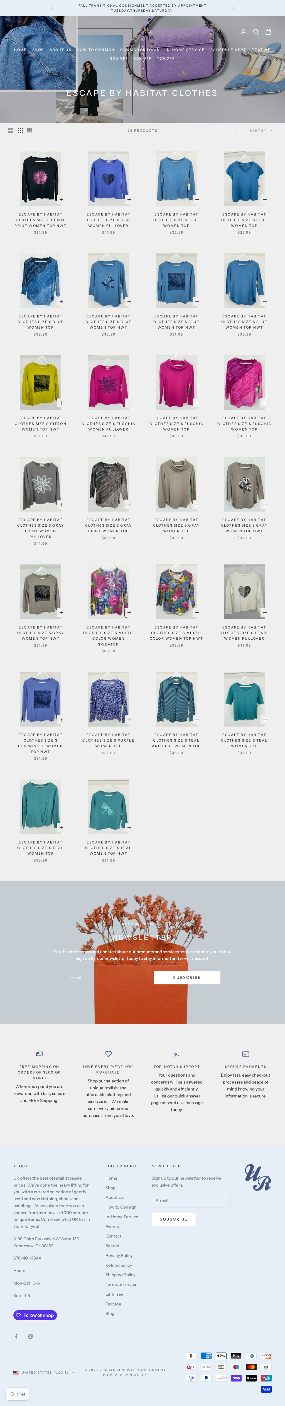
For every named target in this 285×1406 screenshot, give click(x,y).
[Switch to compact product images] (29, 130)
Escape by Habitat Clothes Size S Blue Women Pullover (108, 220)
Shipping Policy (120, 1274)
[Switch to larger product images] (10, 130)
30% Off (119, 58)
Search (112, 1245)
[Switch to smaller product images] (20, 130)
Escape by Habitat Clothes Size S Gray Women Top (176, 525)
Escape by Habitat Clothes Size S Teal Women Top (244, 740)
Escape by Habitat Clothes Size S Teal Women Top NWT (108, 848)
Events (112, 1226)
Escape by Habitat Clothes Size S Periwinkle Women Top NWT (40, 743)
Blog (109, 1313)
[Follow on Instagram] (30, 1336)
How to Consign (96, 50)
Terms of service (121, 1284)
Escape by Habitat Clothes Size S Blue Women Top (176, 220)
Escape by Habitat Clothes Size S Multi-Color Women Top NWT (176, 633)
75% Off (166, 58)
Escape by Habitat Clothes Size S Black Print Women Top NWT (40, 220)
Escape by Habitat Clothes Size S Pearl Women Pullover (244, 633)
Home (20, 50)
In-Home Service (185, 50)
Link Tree (114, 1294)
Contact (113, 1236)
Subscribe (187, 977)
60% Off (142, 58)
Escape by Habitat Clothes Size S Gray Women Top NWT (244, 525)
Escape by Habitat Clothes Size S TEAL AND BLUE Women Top (176, 740)
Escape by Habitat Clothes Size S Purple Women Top (108, 740)
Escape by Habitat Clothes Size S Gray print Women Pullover (40, 528)
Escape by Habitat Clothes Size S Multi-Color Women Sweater (108, 635)
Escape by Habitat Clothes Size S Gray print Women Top (108, 525)
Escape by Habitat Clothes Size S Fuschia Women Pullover (109, 423)
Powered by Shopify (125, 1375)
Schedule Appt (228, 50)
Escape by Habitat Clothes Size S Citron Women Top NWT (40, 423)
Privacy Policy (119, 1255)
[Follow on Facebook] (16, 1336)
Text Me (261, 50)
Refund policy (118, 1265)
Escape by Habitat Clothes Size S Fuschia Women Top (176, 423)
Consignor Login (140, 50)
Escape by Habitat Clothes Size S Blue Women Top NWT (108, 322)
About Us (60, 50)
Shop (38, 50)
